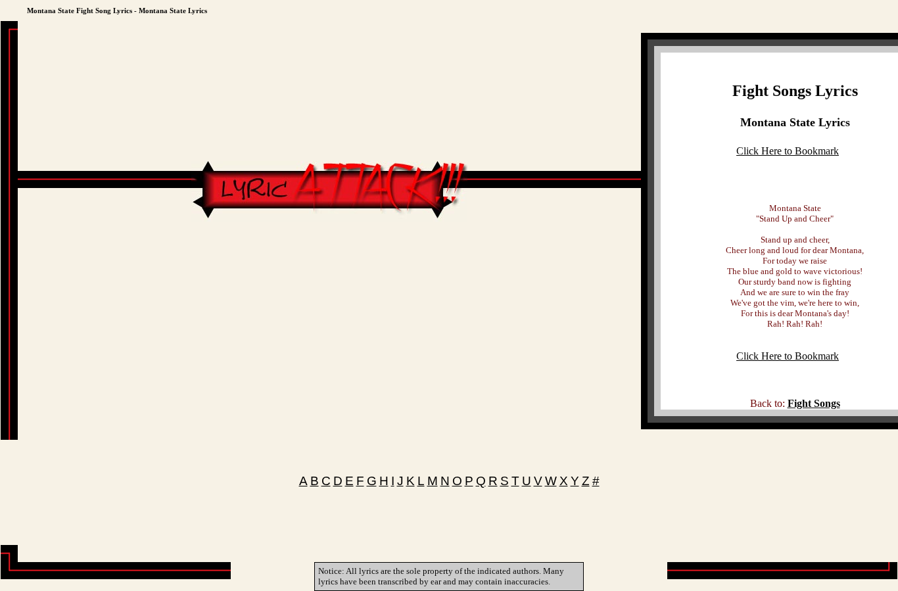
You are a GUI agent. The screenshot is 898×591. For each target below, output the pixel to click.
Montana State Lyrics (795, 122)
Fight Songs (814, 403)
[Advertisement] (329, 261)
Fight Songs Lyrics (795, 90)
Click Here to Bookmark (787, 150)
